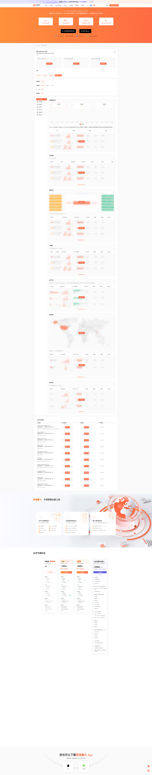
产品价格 (71, 5)
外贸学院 (76, 5)
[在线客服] (148, 766)
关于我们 (82, 5)
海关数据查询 (38, 45)
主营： (37, 70)
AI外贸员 (51, 5)
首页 (46, 5)
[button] (87, 5)
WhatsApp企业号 (58, 5)
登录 (107, 5)
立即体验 (91, 1)
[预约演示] (148, 770)
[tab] (41, 99)
